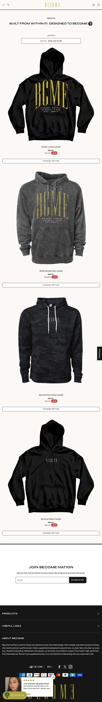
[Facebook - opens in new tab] (59, 667)
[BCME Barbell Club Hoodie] (51, 218)
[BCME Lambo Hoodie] (51, 94)
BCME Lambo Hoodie (51, 147)
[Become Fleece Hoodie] (51, 466)
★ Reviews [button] (99, 353)
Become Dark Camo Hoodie (51, 395)
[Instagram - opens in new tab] (70, 667)
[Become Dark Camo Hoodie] (51, 342)
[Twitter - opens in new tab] (65, 666)
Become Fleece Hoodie (51, 519)
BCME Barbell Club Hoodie (51, 271)
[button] (3, 5)
